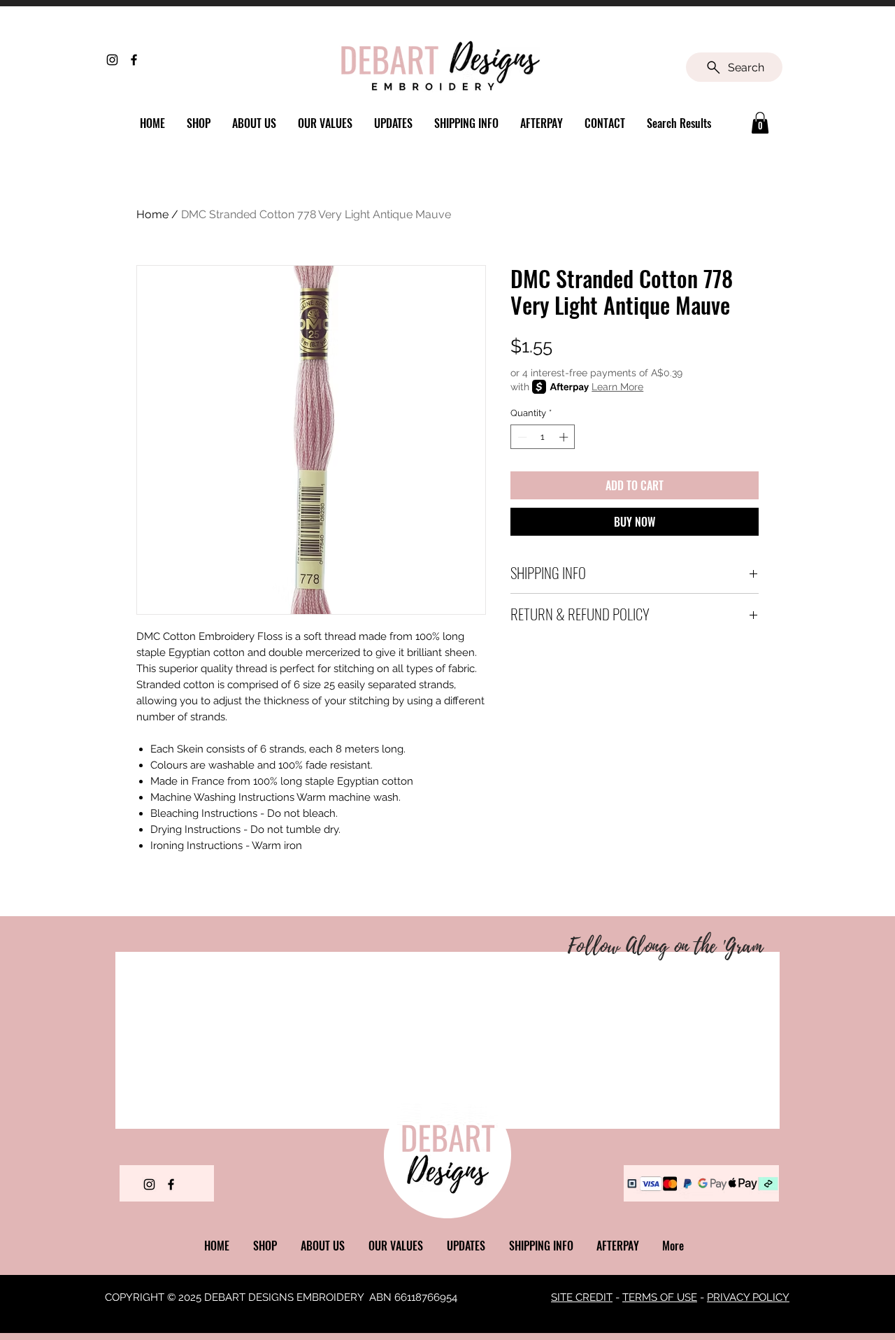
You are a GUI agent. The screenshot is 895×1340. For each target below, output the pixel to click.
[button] (760, 123)
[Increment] (565, 437)
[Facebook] (134, 59)
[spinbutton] (543, 437)
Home (152, 214)
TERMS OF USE (659, 1297)
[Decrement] (521, 437)
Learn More (617, 386)
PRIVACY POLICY (748, 1297)
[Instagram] (112, 59)
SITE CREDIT (582, 1297)
